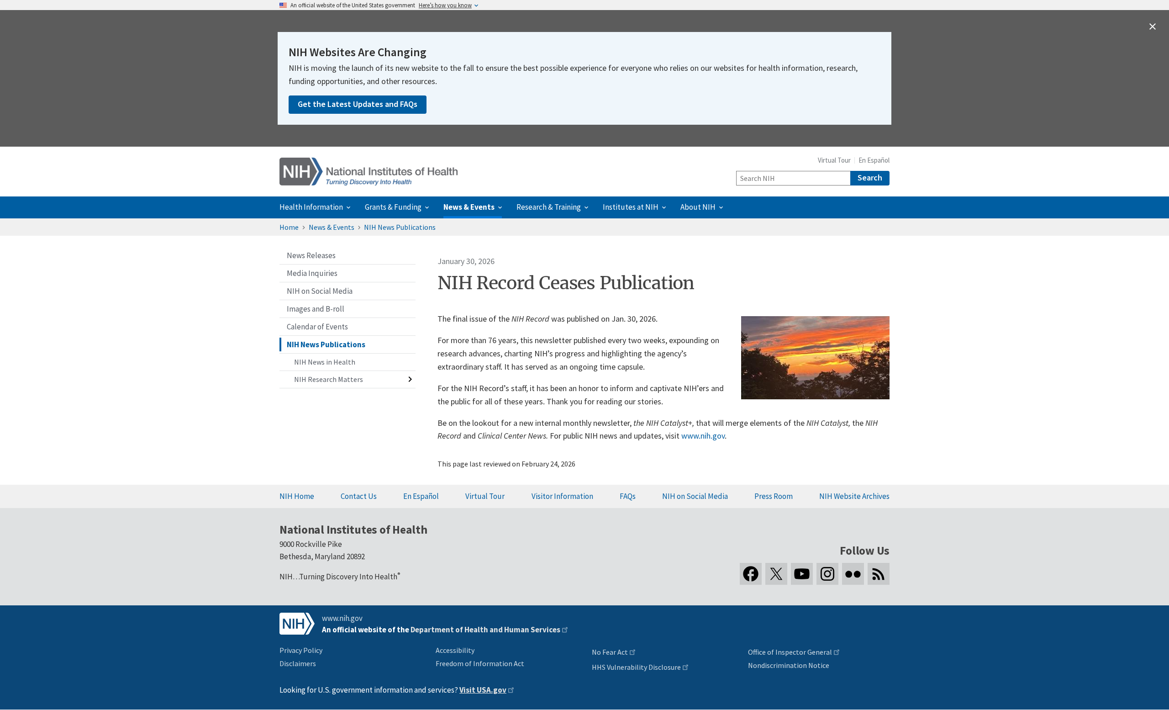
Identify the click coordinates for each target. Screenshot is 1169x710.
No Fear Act (610, 652)
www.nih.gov (703, 435)
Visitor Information (562, 496)
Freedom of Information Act (480, 663)
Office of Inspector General (790, 652)
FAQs (628, 496)
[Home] (368, 171)
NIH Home (296, 496)
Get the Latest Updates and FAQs (357, 104)
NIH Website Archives (854, 496)
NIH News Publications (400, 227)
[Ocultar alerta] (1152, 26)
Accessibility (455, 650)
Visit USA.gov (482, 690)
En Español (874, 160)
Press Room (773, 496)
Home (289, 227)
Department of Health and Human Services (485, 630)
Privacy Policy (300, 650)
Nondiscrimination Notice (788, 665)
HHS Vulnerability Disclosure (636, 667)
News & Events (331, 227)
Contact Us (359, 496)
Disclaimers (297, 663)
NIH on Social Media (695, 496)
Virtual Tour (834, 160)
